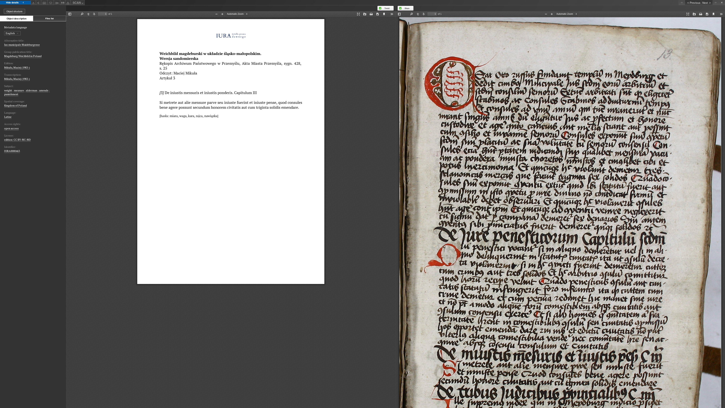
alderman (31, 90)
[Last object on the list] (716, 2)
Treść (387, 8)
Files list (49, 18)
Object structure (14, 11)
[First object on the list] (682, 2)
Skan (407, 8)
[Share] (38, 2)
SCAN (77, 3)
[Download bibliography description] (57, 2)
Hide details (12, 2)
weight (8, 90)
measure (19, 90)
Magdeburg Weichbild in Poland (23, 56)
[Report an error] (68, 2)
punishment (11, 94)
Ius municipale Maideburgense (22, 44)
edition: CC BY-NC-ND (17, 139)
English (10, 33)
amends (43, 90)
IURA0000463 (12, 151)
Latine (8, 117)
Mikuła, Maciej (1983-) (17, 67)
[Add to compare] (44, 2)
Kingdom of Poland (15, 105)
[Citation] (63, 2)
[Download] (33, 2)
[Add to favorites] (50, 2)
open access (11, 128)
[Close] (722, 2)
